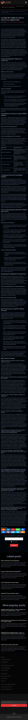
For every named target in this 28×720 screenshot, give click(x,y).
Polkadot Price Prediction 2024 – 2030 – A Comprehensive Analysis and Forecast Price (13, 633)
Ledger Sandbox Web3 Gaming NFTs (11, 571)
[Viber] (8, 532)
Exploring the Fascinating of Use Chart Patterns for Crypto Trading (14, 621)
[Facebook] (22, 529)
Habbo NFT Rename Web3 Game (10, 593)
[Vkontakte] (3, 532)
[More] (22, 532)
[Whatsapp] (18, 529)
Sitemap (2, 657)
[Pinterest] (13, 529)
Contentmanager (19, 22)
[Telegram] (18, 532)
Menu (26, 2)
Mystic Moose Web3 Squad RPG (9, 644)
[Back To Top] (14, 714)
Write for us (3, 680)
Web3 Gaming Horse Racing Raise (10, 560)
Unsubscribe (15, 541)
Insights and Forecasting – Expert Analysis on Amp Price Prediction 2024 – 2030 (13, 610)
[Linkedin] (8, 529)
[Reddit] (3, 529)
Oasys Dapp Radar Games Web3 (9, 582)
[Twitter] (13, 532)
